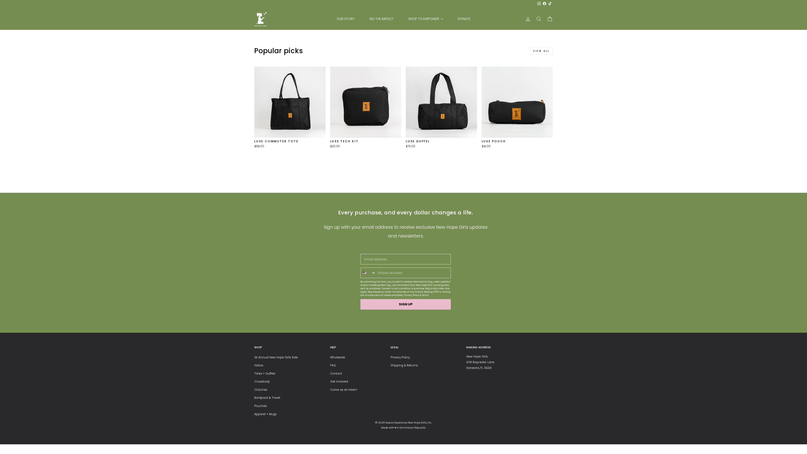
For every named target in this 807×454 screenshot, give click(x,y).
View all (541, 51)
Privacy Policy (411, 295)
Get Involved (339, 382)
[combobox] (368, 273)
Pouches (260, 406)
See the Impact (381, 18)
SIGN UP (406, 304)
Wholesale (337, 357)
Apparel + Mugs (265, 414)
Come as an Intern (343, 390)
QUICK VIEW (290, 132)
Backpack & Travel (267, 398)
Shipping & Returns (404, 365)
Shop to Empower (424, 18)
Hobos (258, 365)
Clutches (260, 390)
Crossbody (262, 382)
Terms (425, 295)
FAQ (333, 365)
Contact (336, 374)
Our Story (346, 18)
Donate (464, 18)
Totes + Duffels (264, 374)
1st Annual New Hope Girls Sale (276, 357)
